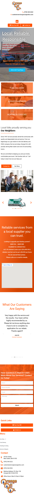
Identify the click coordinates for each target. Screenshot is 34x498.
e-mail (19, 257)
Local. (8, 33)
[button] (17, 21)
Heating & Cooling (4, 445)
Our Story (2, 439)
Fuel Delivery (3, 442)
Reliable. (22, 33)
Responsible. (14, 39)
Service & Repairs (4, 449)
